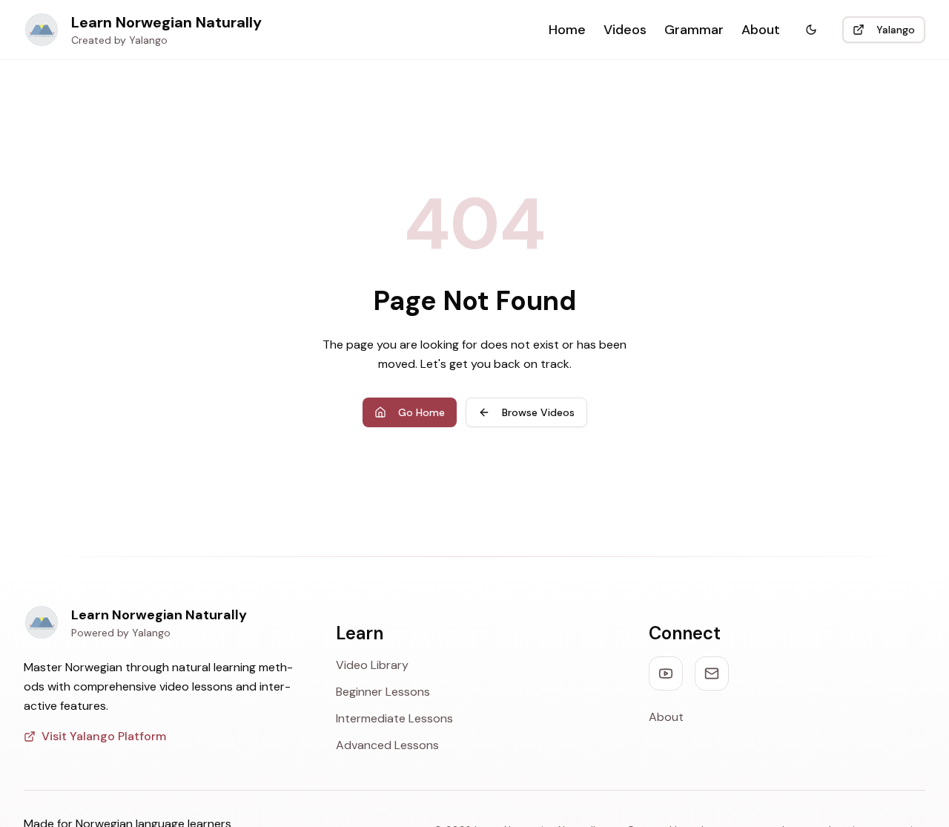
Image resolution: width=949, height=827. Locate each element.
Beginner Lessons (383, 691)
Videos (625, 30)
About (760, 30)
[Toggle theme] (811, 29)
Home (567, 30)
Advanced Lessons (387, 745)
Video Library (372, 665)
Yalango (895, 29)
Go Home (421, 412)
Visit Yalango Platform (104, 736)
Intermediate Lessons (394, 718)
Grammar (694, 30)
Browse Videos (538, 412)
